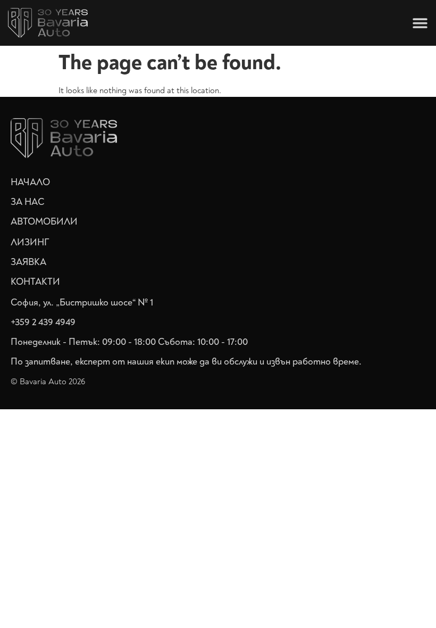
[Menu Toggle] (420, 23)
